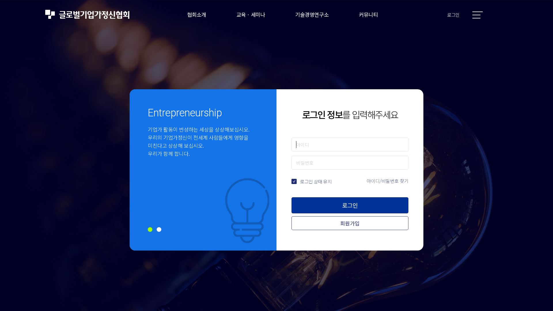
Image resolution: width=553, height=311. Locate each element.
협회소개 (196, 14)
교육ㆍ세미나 (250, 14)
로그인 (453, 14)
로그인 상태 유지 (316, 181)
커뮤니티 (368, 14)
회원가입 (350, 223)
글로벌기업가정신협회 (87, 14)
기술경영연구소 (312, 14)
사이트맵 (477, 15)
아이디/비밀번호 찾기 (387, 181)
